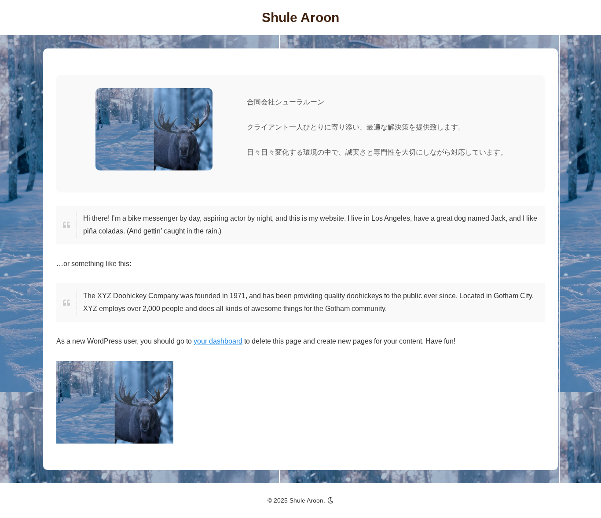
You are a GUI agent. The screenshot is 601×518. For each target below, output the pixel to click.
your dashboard (218, 341)
